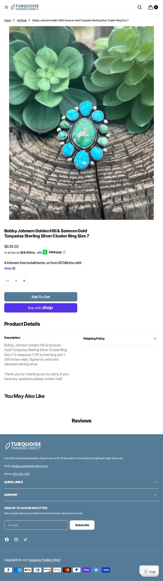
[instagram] (16, 539)
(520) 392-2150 (21, 473)
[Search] (139, 7)
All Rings (22, 20)
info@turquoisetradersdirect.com (29, 466)
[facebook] (7, 539)
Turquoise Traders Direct (44, 560)
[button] (6, 7)
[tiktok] (25, 539)
